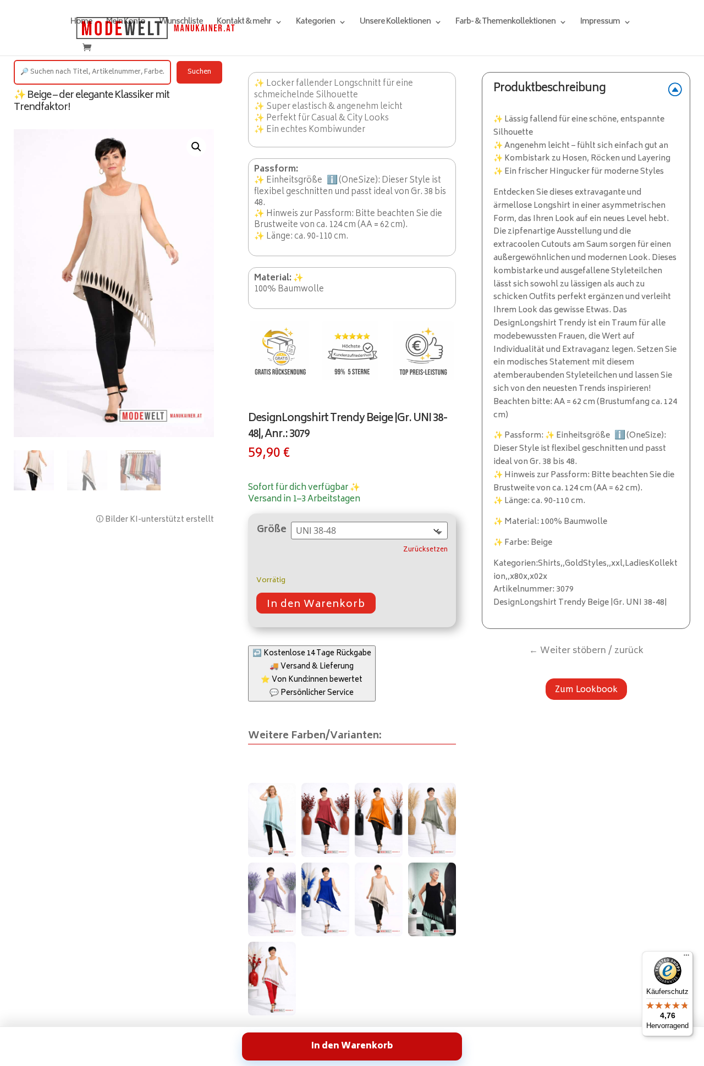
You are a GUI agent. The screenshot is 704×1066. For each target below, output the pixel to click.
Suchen (199, 72)
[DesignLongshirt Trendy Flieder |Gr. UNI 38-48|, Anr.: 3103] (272, 899)
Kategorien (315, 23)
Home (81, 23)
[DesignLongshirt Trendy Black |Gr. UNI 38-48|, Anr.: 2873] (432, 899)
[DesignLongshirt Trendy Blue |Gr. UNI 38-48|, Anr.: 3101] (325, 899)
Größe (272, 530)
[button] (196, 147)
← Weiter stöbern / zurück (586, 651)
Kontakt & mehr (244, 23)
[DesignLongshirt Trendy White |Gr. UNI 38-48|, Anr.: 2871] (272, 978)
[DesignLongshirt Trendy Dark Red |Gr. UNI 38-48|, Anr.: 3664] (325, 820)
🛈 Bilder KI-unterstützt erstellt (155, 520)
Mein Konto (125, 23)
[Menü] (686, 957)
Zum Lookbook (586, 689)
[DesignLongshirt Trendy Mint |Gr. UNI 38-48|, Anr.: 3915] (272, 820)
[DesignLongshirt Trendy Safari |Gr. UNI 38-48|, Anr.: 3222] (432, 820)
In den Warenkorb (316, 605)
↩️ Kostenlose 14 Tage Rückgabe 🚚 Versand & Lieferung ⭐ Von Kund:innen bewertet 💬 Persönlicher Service (311, 673)
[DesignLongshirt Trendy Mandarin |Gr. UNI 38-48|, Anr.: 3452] (379, 820)
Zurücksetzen (425, 550)
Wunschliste (181, 23)
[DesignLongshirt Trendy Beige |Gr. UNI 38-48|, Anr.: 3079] (379, 899)
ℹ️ (332, 180)
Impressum (600, 23)
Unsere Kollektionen (395, 23)
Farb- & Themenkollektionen (505, 23)
